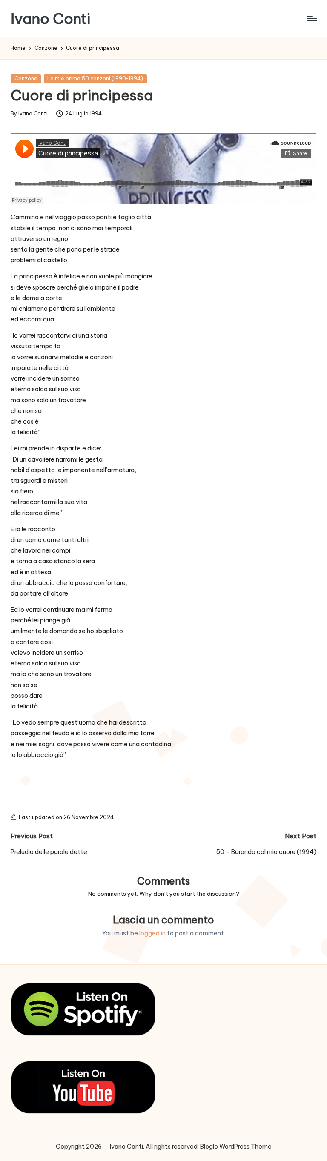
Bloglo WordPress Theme (236, 1146)
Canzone (25, 78)
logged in (152, 933)
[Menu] (311, 18)
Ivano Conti (50, 18)
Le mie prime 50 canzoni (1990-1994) (95, 78)
